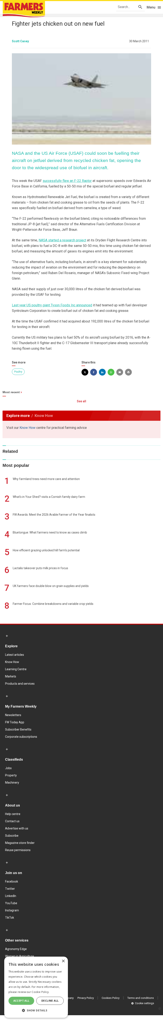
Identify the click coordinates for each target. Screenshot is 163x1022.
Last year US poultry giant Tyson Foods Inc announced (52, 305)
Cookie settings (144, 1003)
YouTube (11, 903)
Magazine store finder (20, 843)
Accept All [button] (21, 1000)
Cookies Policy (110, 997)
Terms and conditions (140, 997)
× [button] (63, 961)
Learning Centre (16, 669)
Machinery (12, 782)
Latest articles (14, 654)
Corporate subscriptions (21, 736)
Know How (27, 428)
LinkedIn (10, 896)
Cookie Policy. (40, 992)
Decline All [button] (50, 1000)
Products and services (20, 683)
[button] (36, 1011)
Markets (10, 676)
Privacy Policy (85, 997)
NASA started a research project (62, 240)
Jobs (8, 768)
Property (11, 775)
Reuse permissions (18, 850)
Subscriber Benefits (18, 729)
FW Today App (14, 722)
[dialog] (36, 987)
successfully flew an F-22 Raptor (67, 181)
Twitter (10, 888)
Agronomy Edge (16, 949)
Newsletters (13, 715)
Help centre (12, 814)
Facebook (11, 881)
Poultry (18, 371)
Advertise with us (16, 828)
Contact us (12, 821)
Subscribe (11, 835)
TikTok (9, 917)
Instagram (12, 910)
